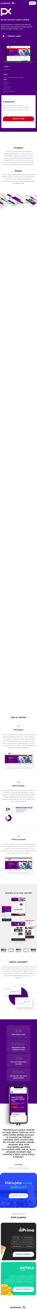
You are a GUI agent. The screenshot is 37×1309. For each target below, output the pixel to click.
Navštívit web (18, 119)
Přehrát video (14, 36)
